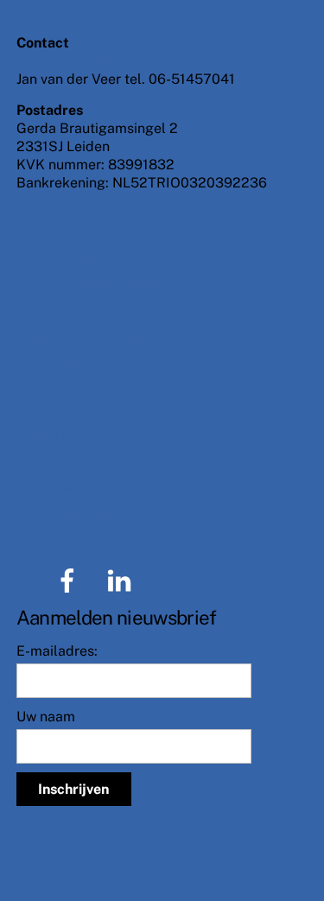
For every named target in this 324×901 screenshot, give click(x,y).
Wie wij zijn (69, 435)
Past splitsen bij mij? (99, 284)
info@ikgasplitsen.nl (81, 61)
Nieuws (57, 488)
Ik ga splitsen (77, 231)
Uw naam (45, 716)
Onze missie (72, 462)
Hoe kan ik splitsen (95, 311)
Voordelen (66, 258)
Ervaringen (68, 514)
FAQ (47, 391)
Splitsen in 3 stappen (102, 338)
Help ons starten (87, 541)
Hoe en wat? (73, 364)
